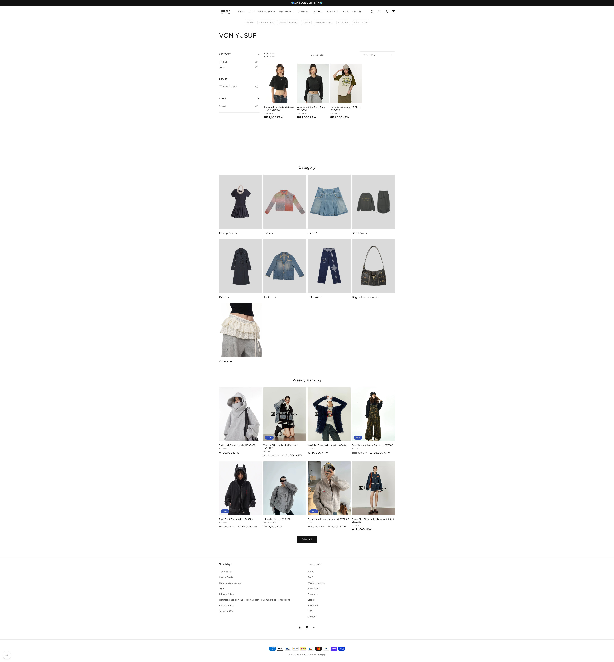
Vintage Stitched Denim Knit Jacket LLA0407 (281, 446)
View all (307, 539)
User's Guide (226, 577)
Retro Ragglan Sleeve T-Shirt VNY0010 (345, 108)
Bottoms (313, 297)
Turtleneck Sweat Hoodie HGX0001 (237, 445)
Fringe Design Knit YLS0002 (277, 519)
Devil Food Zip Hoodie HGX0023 (236, 519)
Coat (222, 297)
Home (311, 571)
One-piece (226, 233)
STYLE (222, 98)
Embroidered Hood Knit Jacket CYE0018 (328, 519)
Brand (223, 79)
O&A (221, 588)
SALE (310, 577)
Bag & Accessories (364, 297)
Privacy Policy (226, 594)
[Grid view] (266, 55)
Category (225, 54)
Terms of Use (226, 611)
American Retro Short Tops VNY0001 (311, 108)
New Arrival (314, 588)
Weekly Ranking (316, 583)
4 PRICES (313, 605)
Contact (312, 616)
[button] (286, 11)
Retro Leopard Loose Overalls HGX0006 (372, 445)
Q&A (310, 611)
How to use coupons (230, 583)
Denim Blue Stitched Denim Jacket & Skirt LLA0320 (373, 520)
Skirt (311, 233)
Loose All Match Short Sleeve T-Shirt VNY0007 (279, 108)
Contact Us (225, 571)
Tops (266, 233)
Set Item (358, 233)
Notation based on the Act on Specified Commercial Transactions (254, 600)
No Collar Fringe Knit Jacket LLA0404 (327, 445)
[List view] (272, 55)
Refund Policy (226, 605)
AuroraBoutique (302, 655)
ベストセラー (370, 54)
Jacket (268, 297)
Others (223, 361)
